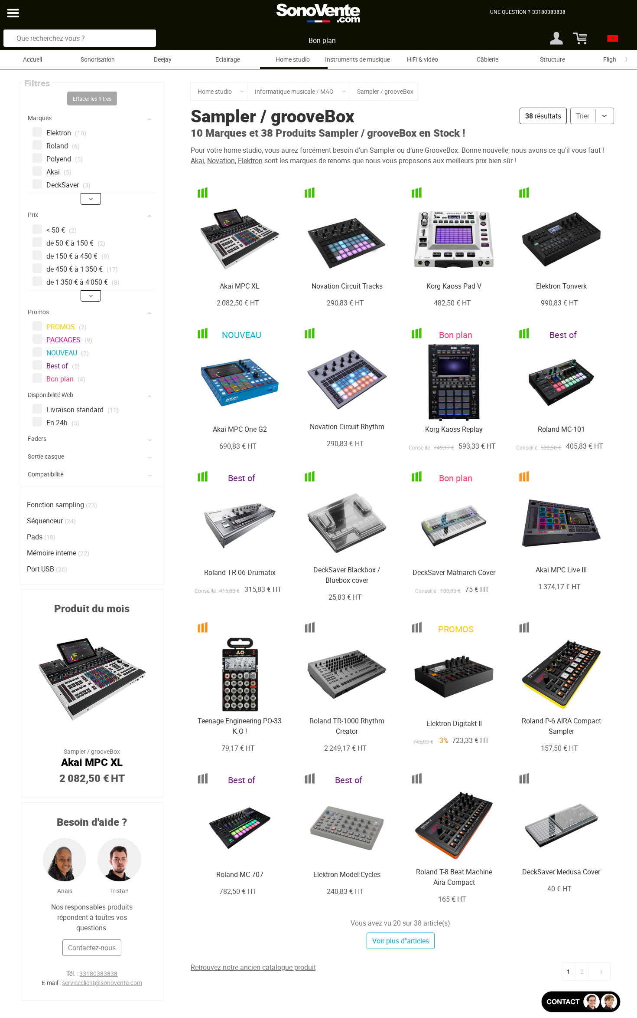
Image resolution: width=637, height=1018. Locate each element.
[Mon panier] (577, 38)
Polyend (64, 159)
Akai (59, 172)
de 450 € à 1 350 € (82, 269)
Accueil (32, 59)
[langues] (610, 38)
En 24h (62, 422)
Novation (221, 160)
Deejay (163, 59)
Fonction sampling (55, 504)
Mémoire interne (51, 553)
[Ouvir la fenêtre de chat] (581, 1002)
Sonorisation (98, 59)
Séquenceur (45, 520)
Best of (63, 366)
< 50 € (61, 230)
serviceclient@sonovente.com (102, 983)
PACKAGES (69, 340)
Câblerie (487, 59)
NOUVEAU (67, 353)
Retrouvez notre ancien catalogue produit (253, 967)
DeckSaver (68, 185)
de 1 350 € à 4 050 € (83, 282)
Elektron (66, 133)
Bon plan (322, 40)
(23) (91, 505)
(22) (83, 553)
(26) (61, 569)
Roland (63, 146)
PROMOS (66, 327)
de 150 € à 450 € (77, 256)
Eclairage (227, 59)
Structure (552, 59)
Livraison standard (82, 409)
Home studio (293, 59)
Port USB (40, 569)
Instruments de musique (357, 59)
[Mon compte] (556, 38)
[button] (93, 119)
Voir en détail (229, 261)
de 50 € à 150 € (75, 243)
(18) (49, 537)
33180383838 (98, 973)
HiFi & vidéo (422, 59)
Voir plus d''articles (400, 941)
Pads (34, 537)
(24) (70, 521)
